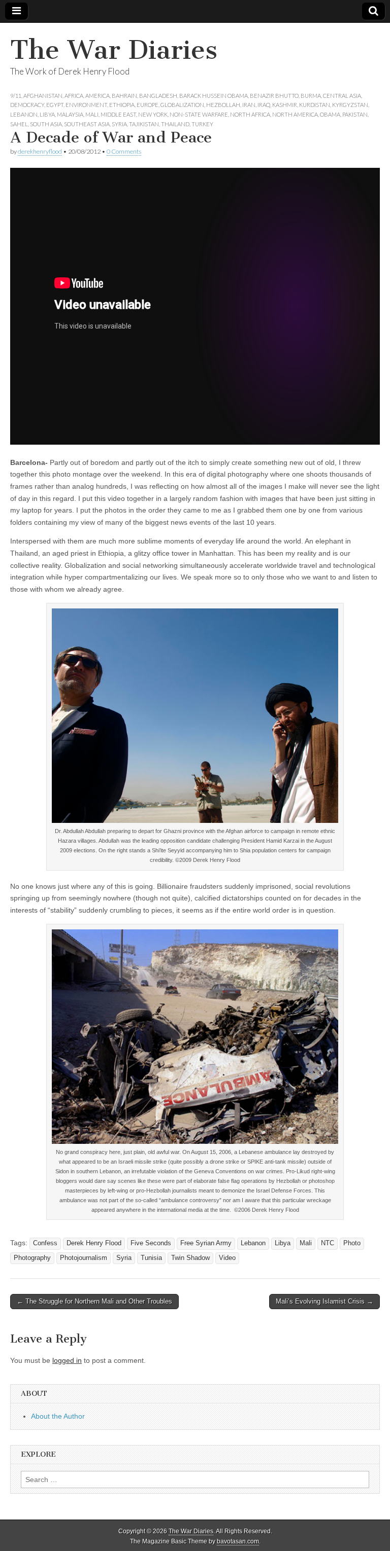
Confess (45, 1243)
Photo (352, 1243)
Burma (311, 95)
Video (227, 1257)
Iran (248, 104)
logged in (67, 1360)
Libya (47, 114)
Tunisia (151, 1257)
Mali (92, 114)
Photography (32, 1257)
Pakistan (355, 114)
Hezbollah (223, 104)
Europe (147, 104)
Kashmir (284, 104)
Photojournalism (83, 1257)
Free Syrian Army (206, 1243)
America (97, 95)
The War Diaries (113, 49)
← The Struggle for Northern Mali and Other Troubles (94, 1301)
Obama (330, 114)
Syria (119, 124)
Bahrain (124, 95)
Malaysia (70, 114)
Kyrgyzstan (350, 104)
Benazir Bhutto (274, 95)
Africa (73, 95)
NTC (327, 1243)
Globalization (182, 104)
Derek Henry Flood (94, 1243)
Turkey (202, 124)
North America (295, 114)
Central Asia (342, 95)
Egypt (54, 104)
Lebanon (24, 114)
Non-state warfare (199, 114)
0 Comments (124, 151)
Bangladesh (158, 95)
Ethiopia (122, 104)
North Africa (250, 114)
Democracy (27, 104)
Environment (86, 104)
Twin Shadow (190, 1257)
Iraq (263, 104)
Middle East (118, 114)
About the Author (58, 1416)
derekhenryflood (40, 151)
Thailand (175, 124)
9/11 (15, 95)
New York (153, 114)
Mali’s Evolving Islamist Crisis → (324, 1301)
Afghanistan (42, 95)
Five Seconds (151, 1243)
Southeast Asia (87, 124)
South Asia (46, 124)
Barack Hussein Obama (213, 95)
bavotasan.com (238, 1541)
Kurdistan (314, 104)
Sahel (19, 124)
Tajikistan (144, 124)
